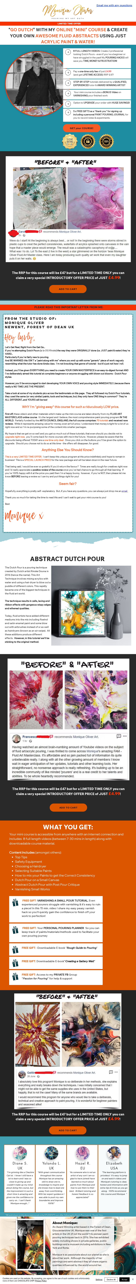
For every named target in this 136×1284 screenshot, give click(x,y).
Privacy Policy (41, 1280)
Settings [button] (99, 1279)
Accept (124, 1279)
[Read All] (67, 52)
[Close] (132, 1279)
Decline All (111, 1279)
